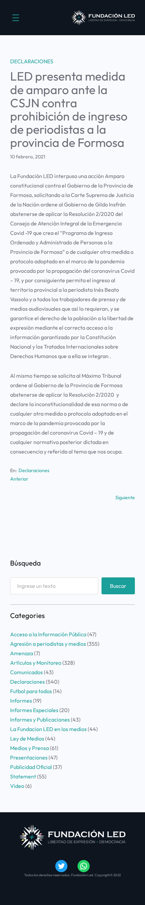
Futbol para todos (31, 691)
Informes (21, 700)
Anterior (19, 479)
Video (17, 785)
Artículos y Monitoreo (35, 662)
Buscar (118, 585)
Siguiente (125, 497)
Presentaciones (29, 757)
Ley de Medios (27, 738)
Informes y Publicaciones (40, 719)
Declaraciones (31, 61)
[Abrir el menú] (15, 17)
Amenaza (21, 653)
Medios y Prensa (29, 748)
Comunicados (26, 672)
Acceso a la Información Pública (48, 634)
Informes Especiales (34, 710)
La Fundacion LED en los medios (48, 729)
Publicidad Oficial (31, 767)
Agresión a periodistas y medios (48, 643)
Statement (23, 776)
